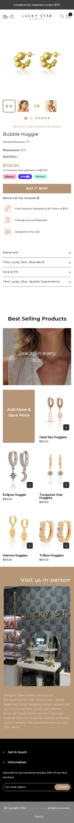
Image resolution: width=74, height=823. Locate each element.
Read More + (10, 156)
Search (39, 816)
